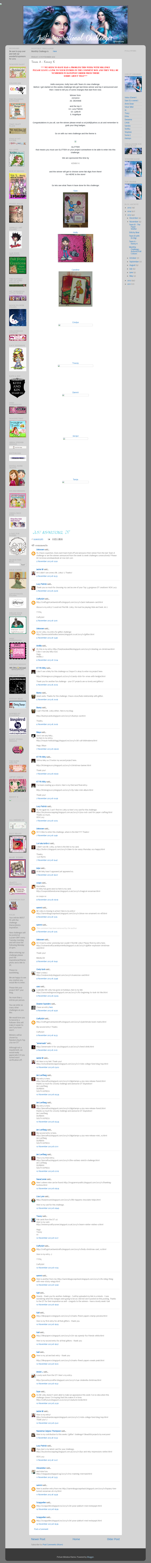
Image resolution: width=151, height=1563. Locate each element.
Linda (127, 123)
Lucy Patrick (41, 584)
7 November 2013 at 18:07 (47, 875)
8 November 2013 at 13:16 (46, 917)
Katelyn (128, 139)
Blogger (90, 1557)
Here (55, 51)
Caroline (75, 270)
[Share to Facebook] (59, 539)
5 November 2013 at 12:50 (47, 561)
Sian (75, 191)
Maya (38, 732)
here (51, 1007)
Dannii (76, 392)
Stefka (127, 129)
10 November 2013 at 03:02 (47, 1067)
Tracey (75, 363)
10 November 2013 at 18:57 (47, 1344)
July (131, 269)
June (131, 273)
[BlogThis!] (55, 539)
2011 (129, 284)
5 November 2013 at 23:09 (47, 591)
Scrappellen (41, 1503)
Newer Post (38, 1539)
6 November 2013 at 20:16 (47, 685)
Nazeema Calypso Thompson (48, 1431)
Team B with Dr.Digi (134, 237)
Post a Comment (41, 1529)
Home (76, 1539)
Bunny (39, 693)
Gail (37, 1293)
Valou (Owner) (131, 98)
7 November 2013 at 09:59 (47, 774)
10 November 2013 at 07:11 (47, 1147)
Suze (38, 1392)
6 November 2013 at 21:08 (47, 700)
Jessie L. (39, 1372)
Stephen (128, 132)
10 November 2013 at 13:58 (47, 1285)
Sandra (127, 126)
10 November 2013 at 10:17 (47, 1238)
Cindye (75, 322)
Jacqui (75, 436)
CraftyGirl (40, 599)
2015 (129, 208)
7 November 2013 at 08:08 (47, 749)
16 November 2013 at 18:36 (47, 1509)
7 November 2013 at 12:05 (47, 821)
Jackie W (39, 570)
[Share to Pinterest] (62, 539)
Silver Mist (129, 107)
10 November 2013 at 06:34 (47, 1095)
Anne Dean (129, 104)
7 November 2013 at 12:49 (47, 836)
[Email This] (53, 539)
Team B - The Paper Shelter (134, 227)
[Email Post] (48, 539)
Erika (127, 116)
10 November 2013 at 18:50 (47, 1305)
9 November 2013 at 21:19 (46, 1050)
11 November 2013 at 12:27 (47, 1460)
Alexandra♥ (41, 1468)
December (134, 218)
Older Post (113, 1539)
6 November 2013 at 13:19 (46, 621)
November (134, 222)
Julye (38, 868)
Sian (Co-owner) (131, 101)
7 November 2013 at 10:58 (47, 799)
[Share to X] (57, 539)
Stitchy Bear (134, 233)
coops (38, 883)
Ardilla (39, 646)
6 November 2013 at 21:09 (47, 724)
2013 (129, 215)
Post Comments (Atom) (53, 1545)
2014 (129, 211)
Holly (75, 232)
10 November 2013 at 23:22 (47, 1423)
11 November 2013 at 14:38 (47, 1495)
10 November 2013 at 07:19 (47, 1171)
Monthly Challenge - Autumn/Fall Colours (135, 250)
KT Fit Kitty (41, 668)
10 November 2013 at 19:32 (47, 1384)
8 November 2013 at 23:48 (47, 979)
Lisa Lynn (40, 1197)
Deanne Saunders (43, 1004)
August (132, 265)
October (133, 258)
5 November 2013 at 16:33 (46, 576)
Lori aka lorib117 (43, 844)
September (134, 262)
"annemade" (41, 1043)
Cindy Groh (40, 969)
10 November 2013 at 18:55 (47, 1324)
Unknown (40, 550)
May (131, 276)
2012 (129, 281)
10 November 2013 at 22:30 (47, 1403)
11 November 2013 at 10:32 (47, 1438)
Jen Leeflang (41, 1075)
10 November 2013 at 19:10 (47, 1364)
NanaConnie (41, 1179)
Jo (125, 110)
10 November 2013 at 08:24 (47, 1189)
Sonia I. (128, 135)
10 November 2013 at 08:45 (47, 1208)
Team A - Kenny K (133, 243)
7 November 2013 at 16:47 (47, 860)
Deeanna (128, 120)
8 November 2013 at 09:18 (47, 900)
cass (38, 987)
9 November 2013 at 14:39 (47, 1011)
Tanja (75, 480)
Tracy (127, 113)
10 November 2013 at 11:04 (47, 1268)
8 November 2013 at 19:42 (47, 962)
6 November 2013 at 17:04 (47, 660)
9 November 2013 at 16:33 (47, 1035)
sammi (39, 908)
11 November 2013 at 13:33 (47, 1477)
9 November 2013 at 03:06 (47, 996)
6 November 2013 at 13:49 (47, 638)
